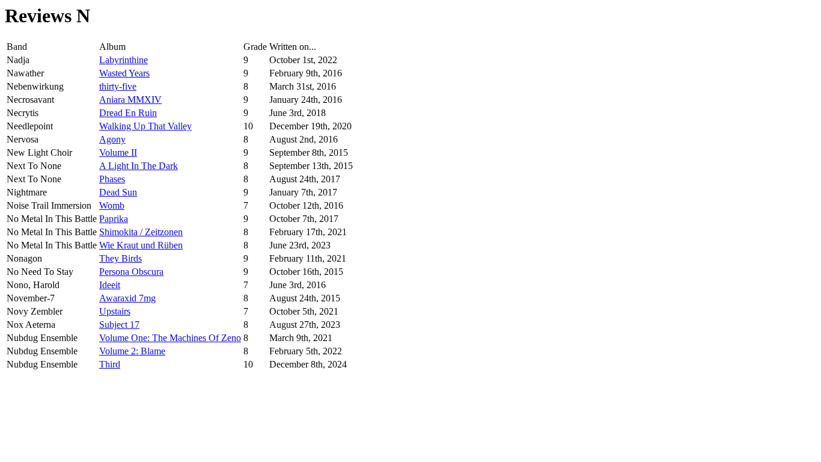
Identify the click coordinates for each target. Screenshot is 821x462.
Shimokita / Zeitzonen (141, 232)
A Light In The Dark (138, 166)
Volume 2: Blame (132, 351)
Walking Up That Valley (145, 126)
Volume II (118, 152)
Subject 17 (119, 324)
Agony (112, 139)
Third (109, 364)
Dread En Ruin (128, 113)
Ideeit (109, 285)
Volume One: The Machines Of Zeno (170, 338)
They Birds (120, 258)
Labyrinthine (123, 60)
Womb (111, 205)
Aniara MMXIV (130, 99)
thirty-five (117, 86)
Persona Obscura (131, 271)
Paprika (113, 219)
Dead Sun (118, 192)
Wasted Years (124, 73)
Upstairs (114, 311)
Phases (112, 179)
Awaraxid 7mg (127, 298)
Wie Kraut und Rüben (141, 245)
